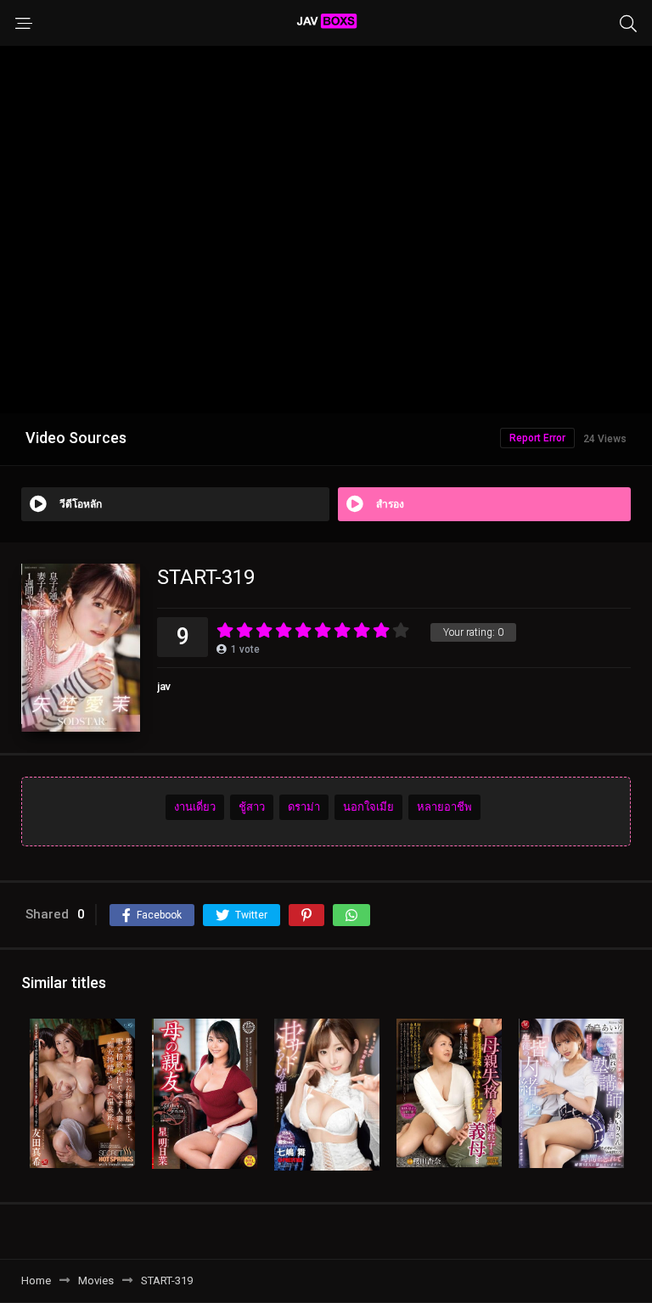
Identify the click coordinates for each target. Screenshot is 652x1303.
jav (164, 686)
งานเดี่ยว (195, 806)
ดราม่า (304, 806)
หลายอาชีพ (444, 806)
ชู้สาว (252, 806)
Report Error (537, 438)
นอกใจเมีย (368, 806)
